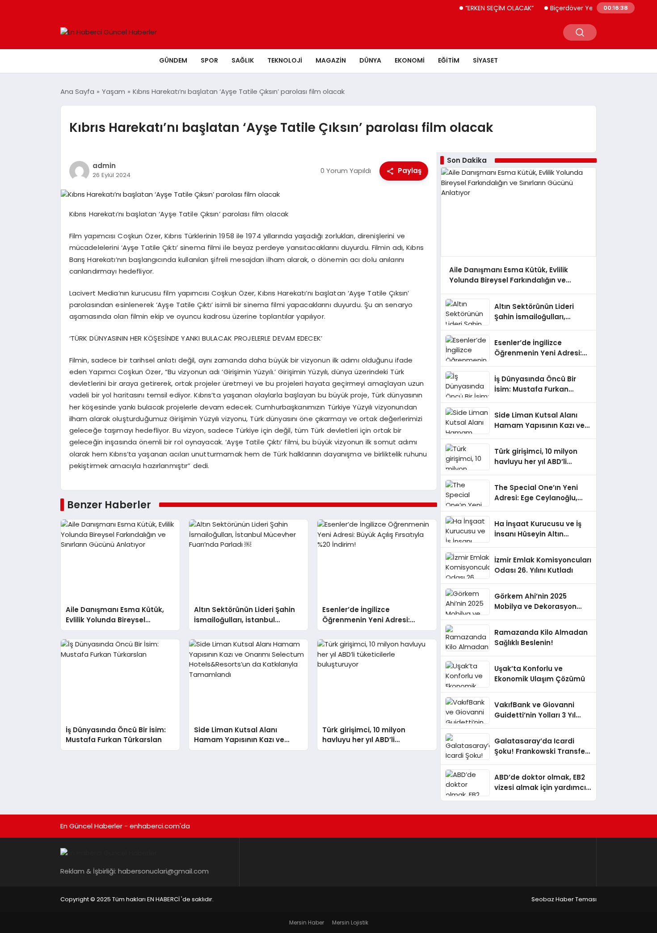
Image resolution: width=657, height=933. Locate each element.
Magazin (331, 60)
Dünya (370, 60)
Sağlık (243, 60)
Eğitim (448, 60)
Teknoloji (284, 60)
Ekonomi (410, 60)
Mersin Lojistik (350, 922)
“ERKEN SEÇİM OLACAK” (488, 8)
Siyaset (485, 60)
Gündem (173, 60)
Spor (209, 60)
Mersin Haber (306, 922)
